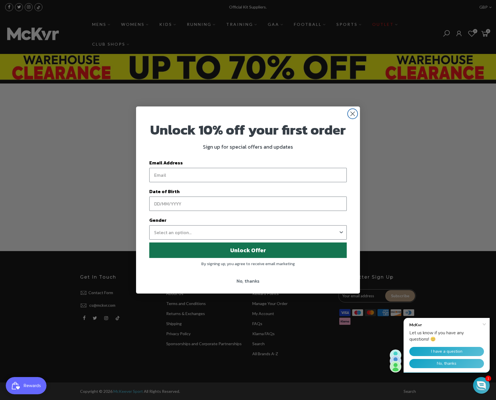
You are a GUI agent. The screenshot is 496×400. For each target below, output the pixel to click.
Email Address (166, 162)
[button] (481, 385)
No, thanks (248, 280)
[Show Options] (341, 232)
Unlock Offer (248, 250)
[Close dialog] (353, 114)
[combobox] (246, 232)
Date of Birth (164, 191)
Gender (157, 220)
